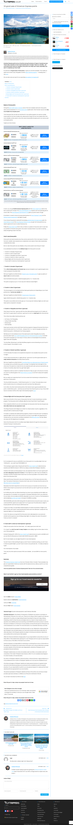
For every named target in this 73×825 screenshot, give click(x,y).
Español (22, 819)
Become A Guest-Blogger (58, 812)
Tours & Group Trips (40, 810)
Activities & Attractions (41, 812)
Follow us (56, 62)
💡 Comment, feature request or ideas (11, 817)
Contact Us (55, 820)
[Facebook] (18, 700)
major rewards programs (31, 72)
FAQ (54, 806)
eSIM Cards (39, 818)
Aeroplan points (23, 109)
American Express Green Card (10, 167)
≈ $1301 (23, 182)
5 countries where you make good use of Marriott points (35, 362)
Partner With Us (56, 816)
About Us (55, 804)
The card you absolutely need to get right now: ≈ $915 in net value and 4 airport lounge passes (41, 746)
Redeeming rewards (26, 45)
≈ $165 (24, 171)
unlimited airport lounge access (34, 220)
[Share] (71, 28)
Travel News (23, 812)
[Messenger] (71, 15)
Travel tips (13, 602)
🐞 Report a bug (7, 814)
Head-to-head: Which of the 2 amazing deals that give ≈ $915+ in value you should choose (26, 744)
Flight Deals (23, 804)
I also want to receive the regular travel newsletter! (27, 587)
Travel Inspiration (24, 808)
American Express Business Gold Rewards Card (13, 178)
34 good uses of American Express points (23, 8)
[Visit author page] (6, 718)
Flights (38, 804)
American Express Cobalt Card (10, 142)
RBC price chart (35, 417)
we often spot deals (16, 498)
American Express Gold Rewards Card (11, 131)
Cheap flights (18, 596)
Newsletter (56, 808)
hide (10, 81)
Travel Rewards (23, 806)
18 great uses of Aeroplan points (29, 274)
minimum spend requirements (10, 217)
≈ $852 (24, 159)
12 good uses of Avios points (28, 295)
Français (22, 817)
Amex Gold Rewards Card (25, 210)
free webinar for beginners (31, 77)
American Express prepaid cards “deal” (10, 743)
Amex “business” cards (36, 215)
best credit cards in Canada (15, 107)
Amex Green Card (13, 226)
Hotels (38, 806)
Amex (22, 455)
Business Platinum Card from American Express (13, 190)
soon (7, 74)
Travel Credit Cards (40, 814)
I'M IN (42, 584)
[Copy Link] (23, 700)
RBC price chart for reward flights (11, 482)
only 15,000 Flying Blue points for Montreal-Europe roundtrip (28, 335)
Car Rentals (39, 808)
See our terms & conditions (14, 59)
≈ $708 (24, 147)
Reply (48, 766)
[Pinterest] (71, 22)
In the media (56, 810)
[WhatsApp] (71, 26)
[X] (30, 700)
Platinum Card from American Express (11, 155)
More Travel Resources (41, 820)
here (24, 676)
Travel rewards (16, 605)
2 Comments (7, 47)
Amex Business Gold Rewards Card (20, 212)
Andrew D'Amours (14, 716)
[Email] (71, 19)
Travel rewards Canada (36, 45)
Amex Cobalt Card (37, 208)
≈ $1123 (23, 194)
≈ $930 (24, 135)
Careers (55, 818)
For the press (56, 814)
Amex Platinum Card (8, 222)
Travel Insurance (40, 816)
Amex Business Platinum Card (23, 222)
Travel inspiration (22, 599)
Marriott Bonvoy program (26, 372)
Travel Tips (22, 810)
